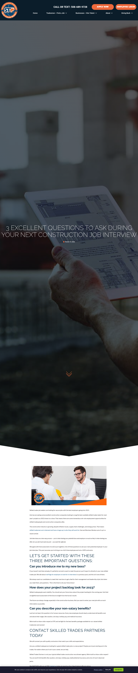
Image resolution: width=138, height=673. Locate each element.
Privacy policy (98, 669)
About (111, 13)
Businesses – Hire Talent (88, 13)
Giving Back (129, 13)
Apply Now (103, 7)
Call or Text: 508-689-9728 (70, 7)
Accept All (118, 669)
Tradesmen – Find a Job (58, 13)
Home (37, 13)
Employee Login (126, 7)
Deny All (108, 669)
